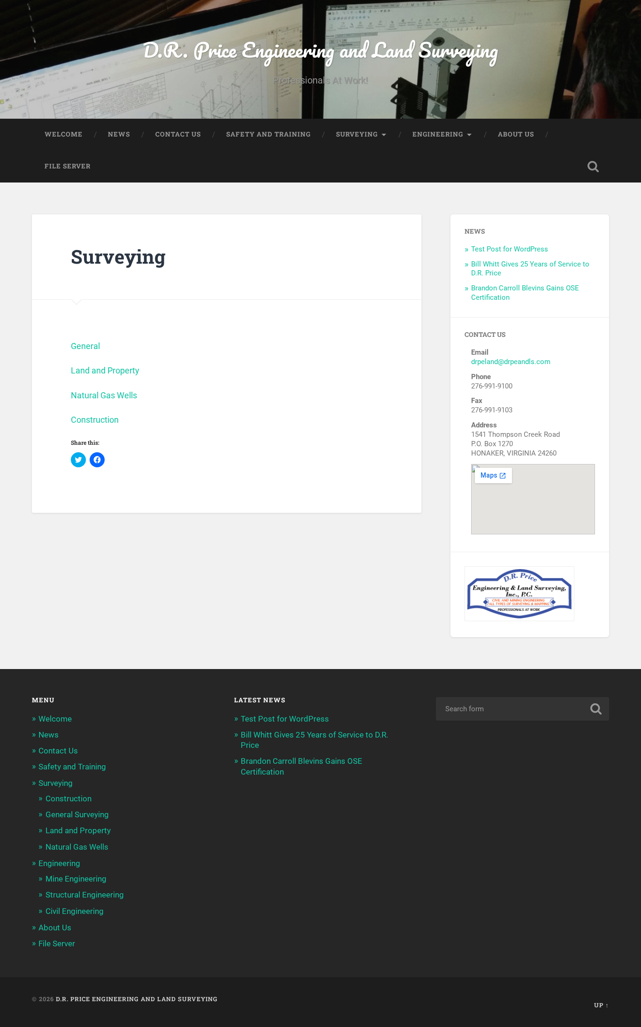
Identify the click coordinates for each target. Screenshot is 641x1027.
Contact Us (178, 134)
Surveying (357, 134)
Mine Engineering (76, 878)
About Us (516, 134)
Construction (95, 420)
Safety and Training (268, 134)
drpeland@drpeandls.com (510, 362)
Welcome (64, 134)
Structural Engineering (85, 894)
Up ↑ (601, 1005)
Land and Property (105, 370)
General (85, 346)
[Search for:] (522, 709)
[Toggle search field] (593, 167)
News (119, 134)
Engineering (437, 134)
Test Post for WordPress (509, 249)
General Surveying (77, 814)
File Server (68, 166)
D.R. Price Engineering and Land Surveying (320, 49)
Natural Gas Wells (104, 395)
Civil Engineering (75, 911)
